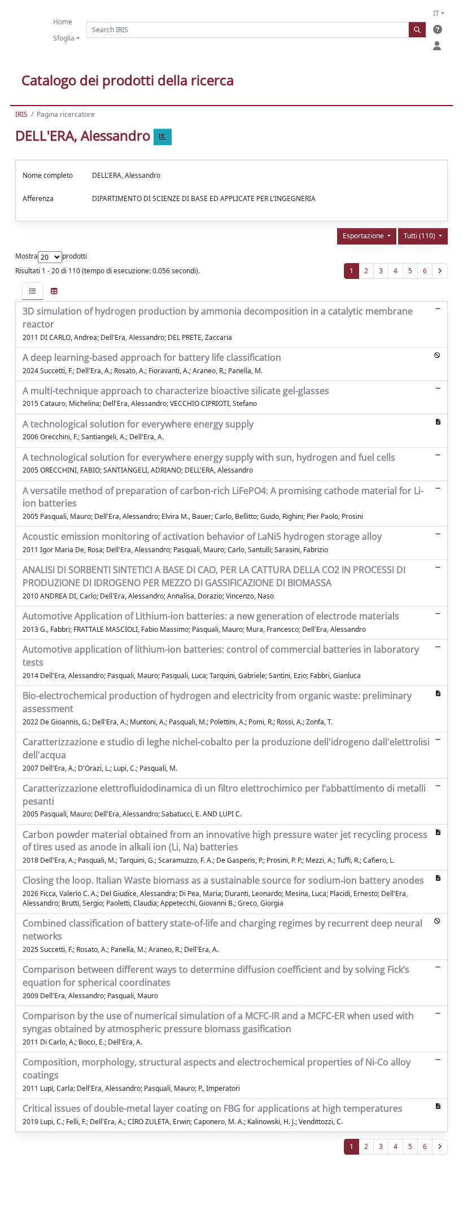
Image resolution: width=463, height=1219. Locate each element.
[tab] (32, 291)
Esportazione (364, 236)
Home (62, 22)
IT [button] (436, 13)
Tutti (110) (420, 236)
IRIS (21, 114)
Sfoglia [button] (64, 38)
